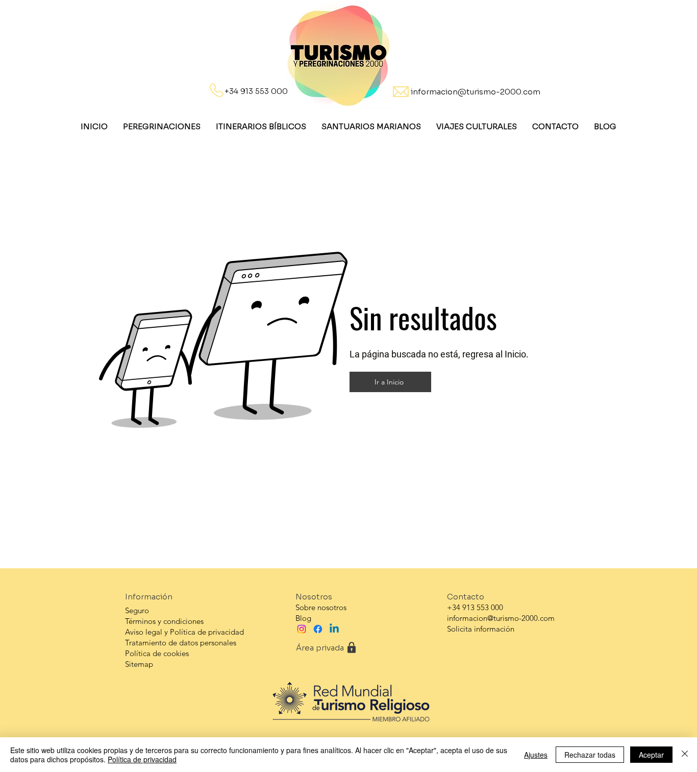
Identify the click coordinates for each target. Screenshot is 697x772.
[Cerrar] (685, 754)
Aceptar (651, 755)
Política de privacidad (142, 759)
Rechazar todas (589, 755)
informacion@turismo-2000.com (475, 91)
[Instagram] (301, 629)
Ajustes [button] (535, 755)
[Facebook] (317, 629)
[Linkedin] (334, 629)
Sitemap (139, 664)
